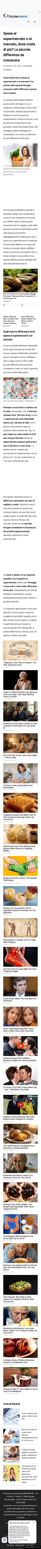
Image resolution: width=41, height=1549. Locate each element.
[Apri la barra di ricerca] (28, 21)
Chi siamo (10, 1545)
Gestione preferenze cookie (32, 1547)
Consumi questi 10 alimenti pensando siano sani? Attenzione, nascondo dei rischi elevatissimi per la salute (29, 1474)
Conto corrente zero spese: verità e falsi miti (29, 1416)
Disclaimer (30, 1545)
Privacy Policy (20, 1545)
